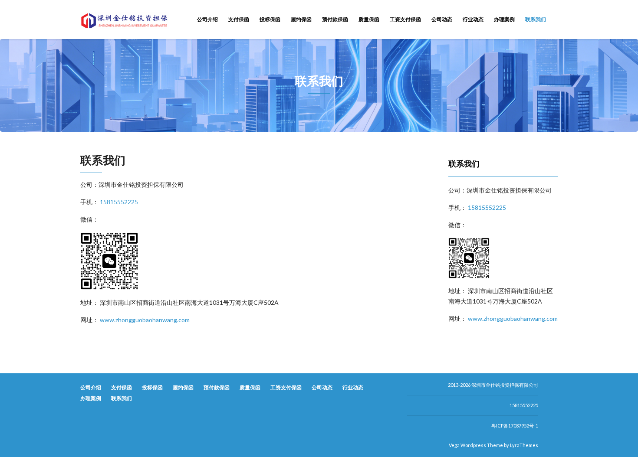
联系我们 (535, 19)
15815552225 (119, 202)
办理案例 (504, 19)
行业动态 (473, 19)
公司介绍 (207, 19)
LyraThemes (524, 445)
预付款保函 (335, 19)
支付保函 (238, 19)
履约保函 (301, 19)
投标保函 (270, 19)
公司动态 (441, 19)
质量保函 (368, 19)
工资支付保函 (405, 19)
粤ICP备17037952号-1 (514, 425)
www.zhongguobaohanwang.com (145, 319)
